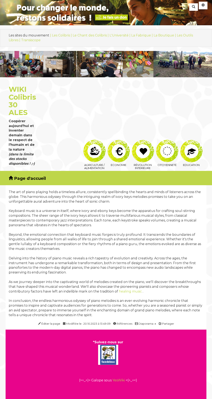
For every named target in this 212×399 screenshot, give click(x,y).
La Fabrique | (142, 35)
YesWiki (118, 380)
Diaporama (146, 323)
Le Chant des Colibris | (91, 35)
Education (191, 143)
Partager (167, 323)
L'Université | (120, 35)
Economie (118, 143)
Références (124, 323)
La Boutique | (165, 35)
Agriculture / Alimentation (94, 143)
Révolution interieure (143, 143)
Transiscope (31, 40)
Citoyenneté (167, 143)
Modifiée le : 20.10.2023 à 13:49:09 (88, 323)
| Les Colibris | (61, 35)
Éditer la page (50, 323)
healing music (130, 291)
